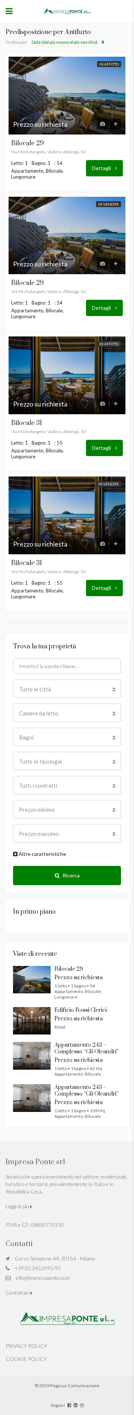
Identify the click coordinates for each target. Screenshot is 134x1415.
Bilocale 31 (26, 423)
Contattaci (18, 1292)
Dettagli (102, 168)
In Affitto (109, 64)
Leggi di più (18, 1206)
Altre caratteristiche (41, 854)
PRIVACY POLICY (26, 1346)
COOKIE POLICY (26, 1359)
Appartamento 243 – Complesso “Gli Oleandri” (86, 1048)
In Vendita (108, 204)
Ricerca (71, 875)
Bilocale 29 (27, 143)
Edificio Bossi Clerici (80, 1010)
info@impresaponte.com (43, 1278)
